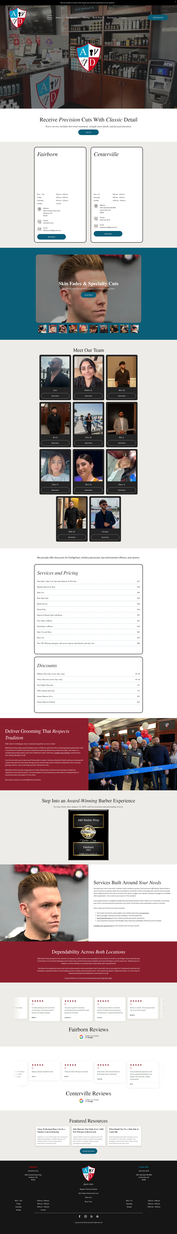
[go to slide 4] (73, 329)
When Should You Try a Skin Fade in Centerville (124, 1130)
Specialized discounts (104, 918)
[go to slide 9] (124, 329)
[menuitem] (50, 17)
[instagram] (85, 1217)
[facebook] (79, 1217)
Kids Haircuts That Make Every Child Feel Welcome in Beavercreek (88, 1130)
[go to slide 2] (53, 329)
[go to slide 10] (134, 329)
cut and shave (144, 913)
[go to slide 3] (63, 329)
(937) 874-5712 (48, 223)
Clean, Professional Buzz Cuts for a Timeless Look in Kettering (51, 1130)
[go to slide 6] (94, 329)
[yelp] (91, 1217)
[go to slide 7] (104, 329)
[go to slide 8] (114, 329)
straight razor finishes (62, 753)
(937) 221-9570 (105, 220)
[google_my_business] (97, 1217)
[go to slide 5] (83, 329)
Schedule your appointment (103, 926)
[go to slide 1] (42, 329)
